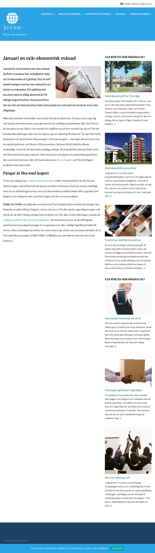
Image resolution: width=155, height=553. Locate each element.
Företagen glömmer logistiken (123, 390)
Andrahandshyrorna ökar (120, 168)
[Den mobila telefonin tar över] (128, 298)
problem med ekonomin (40, 180)
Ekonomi (120, 14)
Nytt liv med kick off (117, 477)
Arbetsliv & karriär (69, 14)
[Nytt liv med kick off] (128, 450)
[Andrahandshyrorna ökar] (128, 148)
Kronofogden (65, 159)
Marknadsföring (140, 14)
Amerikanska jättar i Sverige (122, 96)
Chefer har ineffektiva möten (123, 240)
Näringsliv (47, 14)
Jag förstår (117, 548)
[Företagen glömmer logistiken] (128, 370)
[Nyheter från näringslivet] (12, 21)
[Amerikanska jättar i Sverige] (128, 76)
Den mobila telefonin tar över (123, 318)
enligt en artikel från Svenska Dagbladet (26, 220)
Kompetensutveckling (97, 14)
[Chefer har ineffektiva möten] (128, 220)
